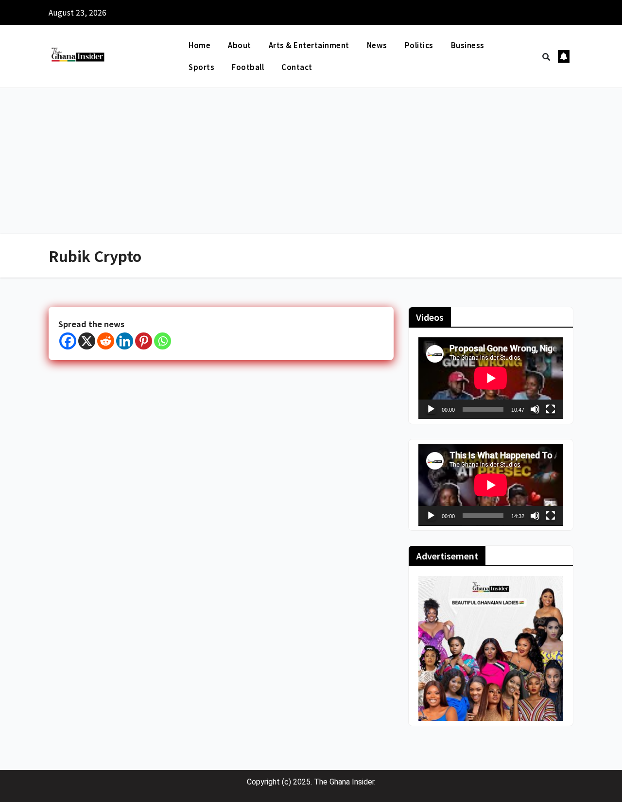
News (377, 45)
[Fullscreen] (550, 409)
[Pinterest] (143, 340)
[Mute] (535, 409)
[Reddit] (105, 340)
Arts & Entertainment (309, 45)
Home (199, 45)
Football (248, 67)
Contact (296, 67)
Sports (201, 67)
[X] (86, 340)
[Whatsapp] (162, 340)
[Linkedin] (124, 340)
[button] (546, 56)
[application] (490, 378)
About (239, 45)
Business (467, 45)
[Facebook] (67, 340)
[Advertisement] (311, 161)
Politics (419, 45)
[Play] (431, 409)
